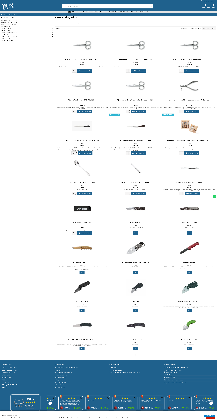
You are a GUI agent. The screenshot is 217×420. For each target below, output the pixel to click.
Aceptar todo (209, 415)
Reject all (210, 418)
